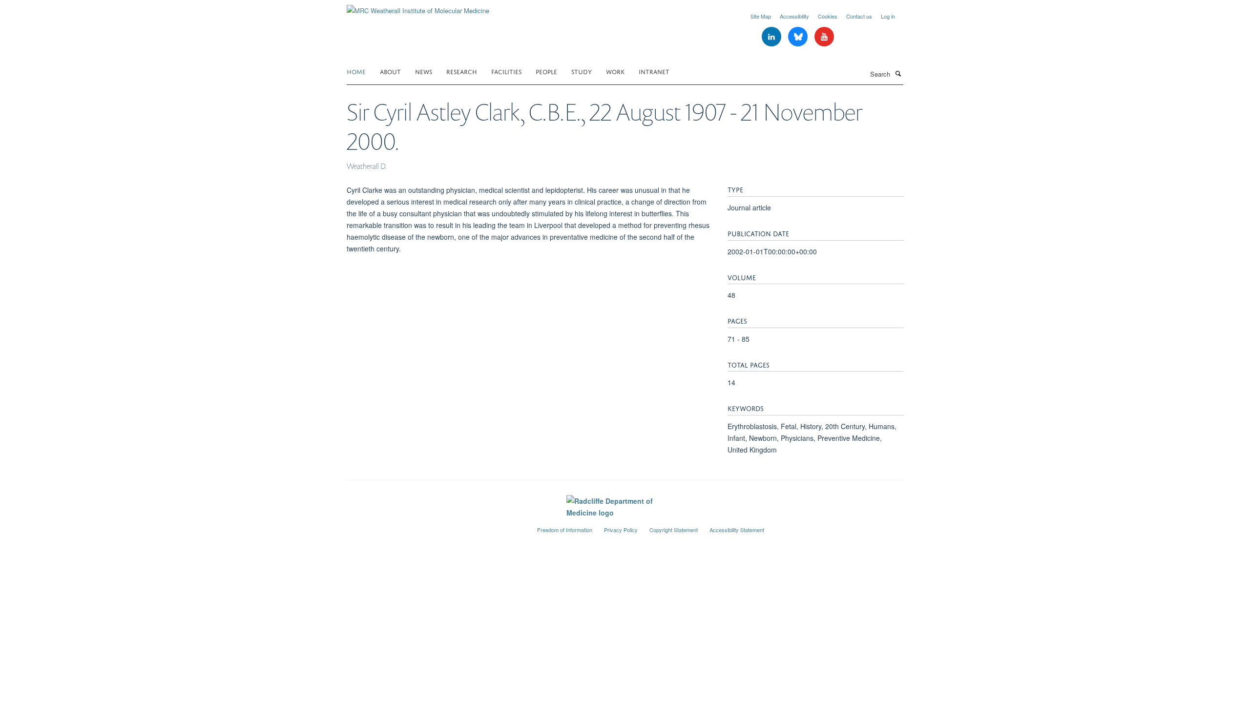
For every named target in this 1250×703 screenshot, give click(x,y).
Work (615, 71)
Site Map (760, 16)
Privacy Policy (621, 530)
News (423, 71)
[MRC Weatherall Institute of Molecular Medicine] (418, 7)
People (546, 71)
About (390, 71)
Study (581, 71)
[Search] (898, 73)
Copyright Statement (673, 530)
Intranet (654, 71)
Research (461, 71)
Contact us (859, 16)
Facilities (506, 71)
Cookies (827, 16)
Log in (888, 16)
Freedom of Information (564, 530)
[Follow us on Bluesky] (799, 36)
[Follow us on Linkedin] (772, 36)
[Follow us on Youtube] (824, 36)
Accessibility (794, 16)
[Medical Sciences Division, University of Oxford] (434, 525)
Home (356, 71)
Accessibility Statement (736, 530)
